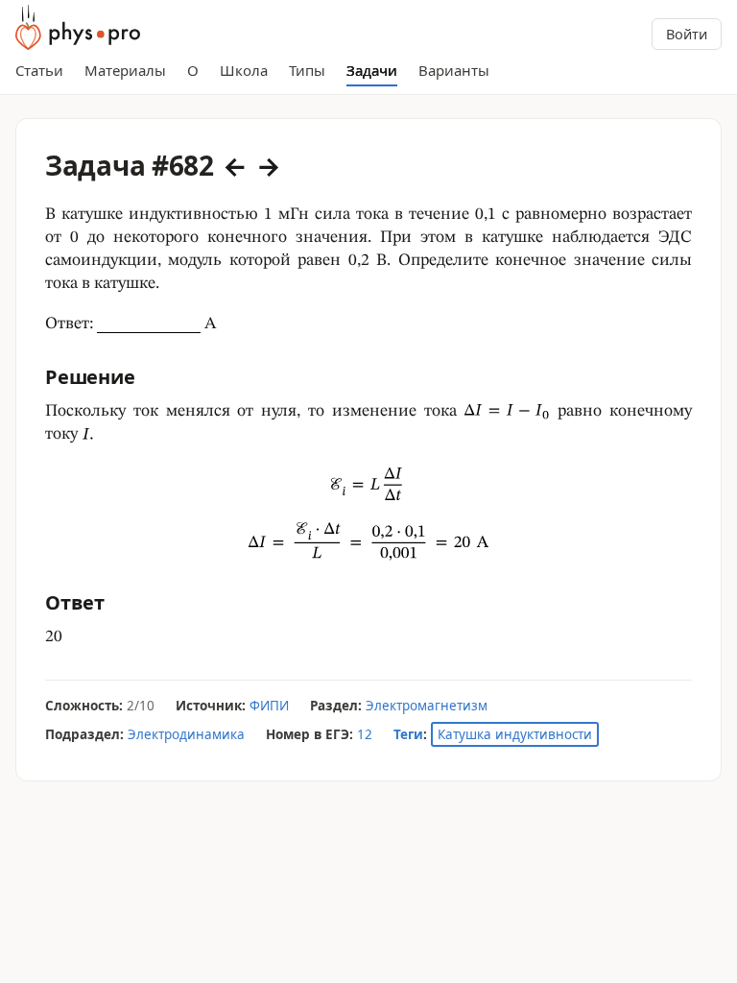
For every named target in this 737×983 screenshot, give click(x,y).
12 (364, 734)
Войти (686, 33)
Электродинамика (186, 734)
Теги (408, 734)
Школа (244, 70)
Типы (307, 70)
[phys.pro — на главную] (77, 27)
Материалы (125, 70)
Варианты (453, 70)
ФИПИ (269, 705)
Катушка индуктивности (515, 734)
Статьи (39, 70)
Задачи (371, 70)
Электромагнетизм (426, 705)
